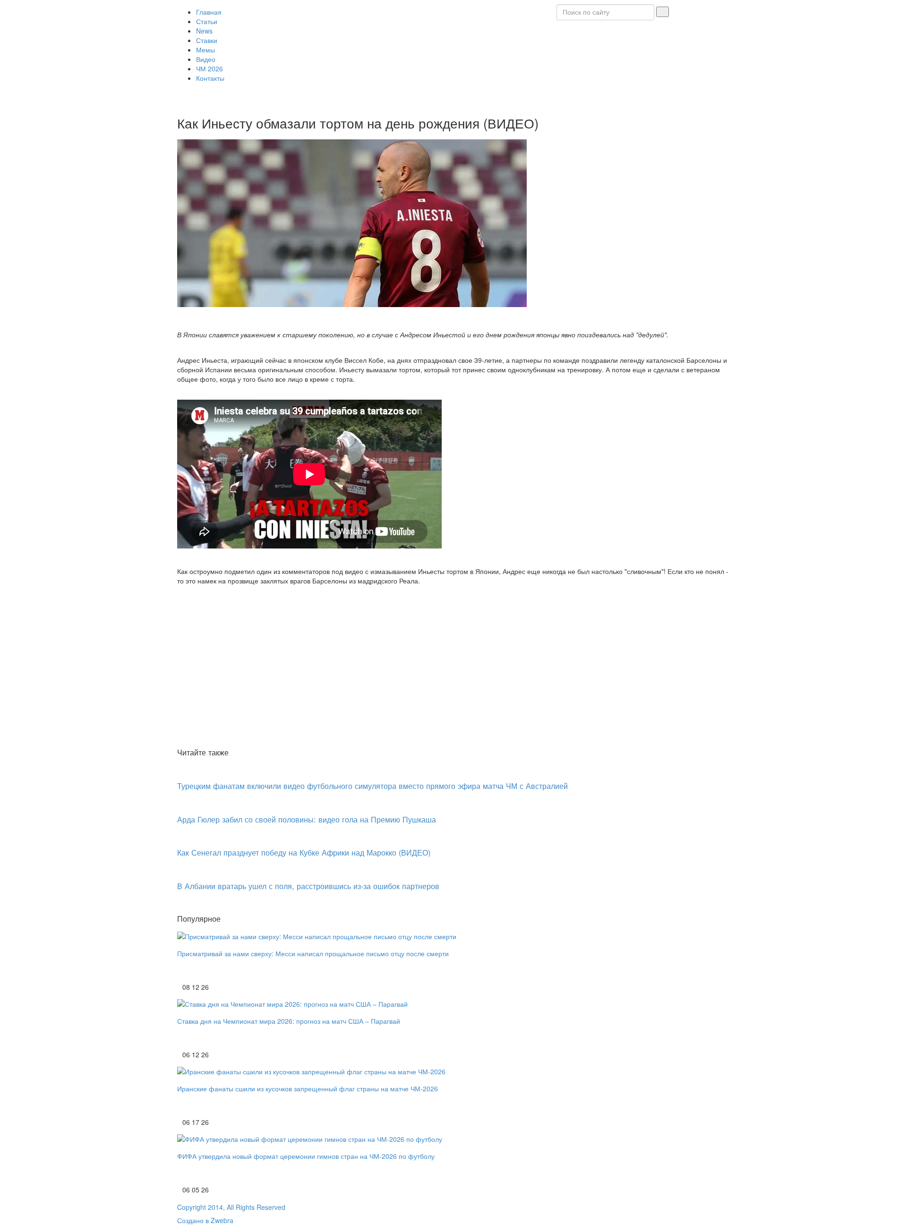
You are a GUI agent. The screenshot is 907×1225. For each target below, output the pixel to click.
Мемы (205, 49)
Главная (209, 12)
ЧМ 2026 (209, 68)
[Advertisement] (453, 674)
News (204, 30)
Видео (205, 59)
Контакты (210, 78)
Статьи (206, 21)
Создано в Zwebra (205, 1220)
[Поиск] (662, 12)
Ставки (206, 40)
